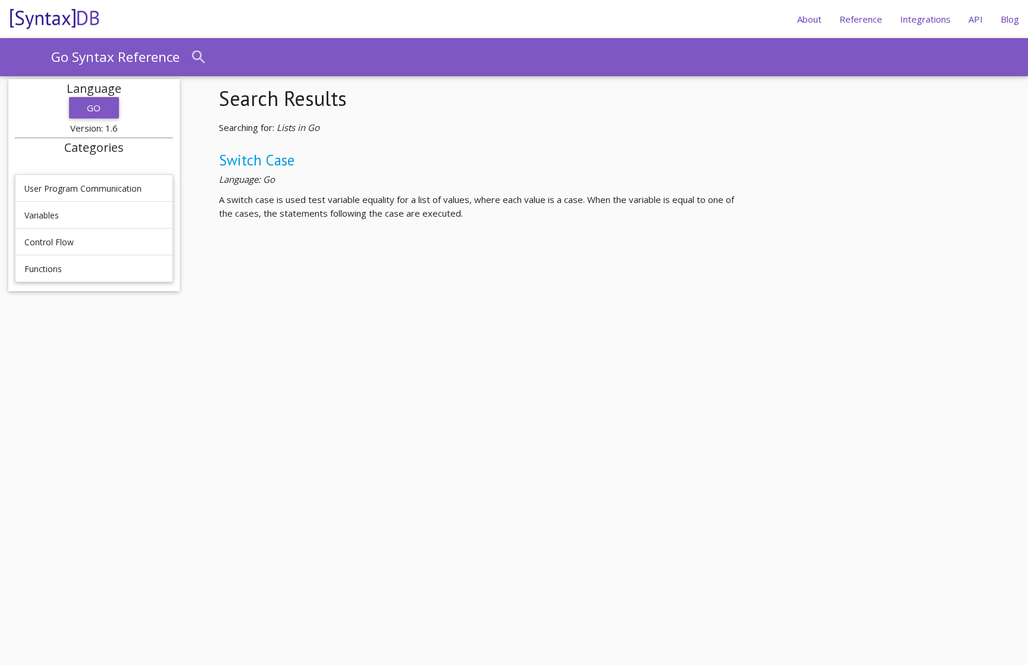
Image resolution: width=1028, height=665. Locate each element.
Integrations (925, 19)
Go (94, 108)
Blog (1010, 19)
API (976, 19)
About (809, 19)
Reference (860, 19)
